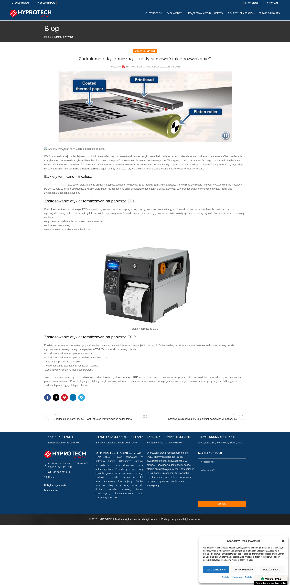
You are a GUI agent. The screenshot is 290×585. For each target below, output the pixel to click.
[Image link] (65, 454)
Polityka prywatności (55, 485)
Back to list (145, 416)
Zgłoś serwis (22, 3)
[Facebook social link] (47, 397)
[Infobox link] (69, 440)
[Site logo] (30, 13)
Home (47, 36)
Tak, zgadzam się (215, 569)
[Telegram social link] (81, 397)
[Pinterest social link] (64, 397)
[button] (283, 541)
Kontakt (273, 3)
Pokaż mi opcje (271, 569)
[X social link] (56, 397)
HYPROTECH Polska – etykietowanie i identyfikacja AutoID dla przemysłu (139, 519)
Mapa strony (51, 490)
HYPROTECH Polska (138, 66)
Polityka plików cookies (232, 577)
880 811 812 (253, 3)
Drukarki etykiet (63, 36)
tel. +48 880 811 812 (59, 472)
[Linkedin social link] (73, 397)
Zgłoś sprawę (47, 3)
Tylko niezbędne (244, 569)
